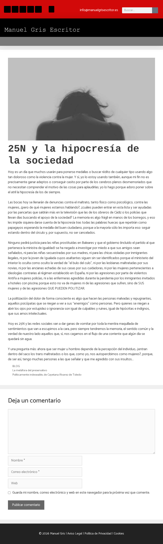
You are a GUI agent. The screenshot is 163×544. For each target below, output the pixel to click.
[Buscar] (155, 10)
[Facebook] (7, 9)
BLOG (16, 366)
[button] (51, 9)
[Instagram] (15, 9)
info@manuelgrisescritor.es (99, 10)
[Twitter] (38, 9)
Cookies (119, 533)
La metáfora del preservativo (29, 370)
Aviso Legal (74, 533)
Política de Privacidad (98, 533)
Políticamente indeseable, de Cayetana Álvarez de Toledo (46, 374)
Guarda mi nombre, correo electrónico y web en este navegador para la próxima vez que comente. (81, 492)
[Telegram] (30, 9)
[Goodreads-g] (22, 9)
